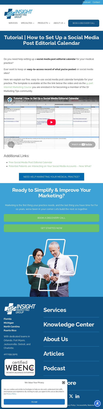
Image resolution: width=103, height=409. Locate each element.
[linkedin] (77, 396)
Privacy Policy (11, 394)
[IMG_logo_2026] (20, 304)
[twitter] (71, 396)
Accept (34, 402)
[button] (63, 382)
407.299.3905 (10, 354)
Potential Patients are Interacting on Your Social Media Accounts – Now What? (50, 166)
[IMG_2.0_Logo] (18, 9)
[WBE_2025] (20, 359)
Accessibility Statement (86, 405)
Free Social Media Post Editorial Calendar (30, 162)
